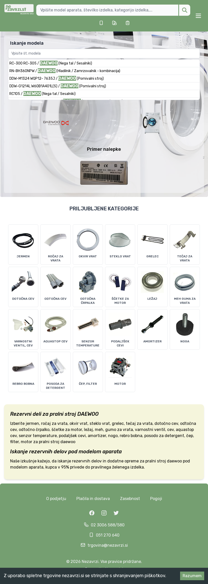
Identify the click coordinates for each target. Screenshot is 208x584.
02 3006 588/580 (108, 525)
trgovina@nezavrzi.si (108, 545)
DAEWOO (88, 414)
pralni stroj (63, 414)
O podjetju (56, 498)
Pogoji (156, 498)
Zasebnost (130, 498)
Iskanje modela (27, 43)
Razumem (192, 575)
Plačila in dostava (93, 498)
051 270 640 (107, 535)
